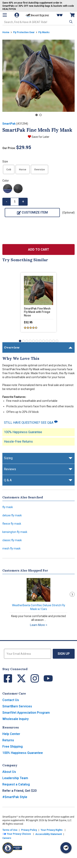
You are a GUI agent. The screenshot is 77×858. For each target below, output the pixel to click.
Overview (12, 347)
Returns (8, 740)
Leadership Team (15, 778)
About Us (9, 772)
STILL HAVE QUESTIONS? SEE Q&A (29, 422)
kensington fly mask (14, 531)
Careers (6, 838)
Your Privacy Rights (52, 830)
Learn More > (38, 625)
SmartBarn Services (17, 706)
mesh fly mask (11, 548)
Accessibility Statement (48, 834)
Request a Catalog (16, 784)
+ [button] (23, 201)
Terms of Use (9, 830)
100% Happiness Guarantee (23, 432)
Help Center (11, 734)
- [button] (6, 201)
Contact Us (10, 700)
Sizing (8, 458)
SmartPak (9, 123)
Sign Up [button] (64, 654)
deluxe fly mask (12, 515)
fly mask (7, 507)
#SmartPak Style (14, 797)
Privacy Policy (29, 830)
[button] (70, 21)
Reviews (10, 469)
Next (72, 594)
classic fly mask (12, 540)
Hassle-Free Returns (18, 441)
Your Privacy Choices (18, 834)
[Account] (17, 15)
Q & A (8, 480)
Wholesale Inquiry (15, 719)
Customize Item (35, 212)
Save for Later (40, 136)
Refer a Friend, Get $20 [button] (19, 791)
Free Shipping (12, 746)
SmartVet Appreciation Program (26, 712)
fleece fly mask (11, 523)
